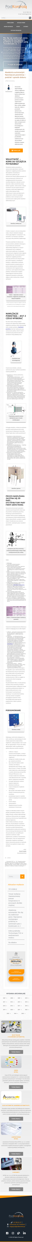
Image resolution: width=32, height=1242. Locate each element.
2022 (26, 1009)
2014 (26, 1002)
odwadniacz (10, 644)
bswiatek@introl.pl (21, 853)
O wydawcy (25, 26)
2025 (22, 1013)
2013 (19, 1002)
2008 (11, 998)
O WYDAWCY (16, 1172)
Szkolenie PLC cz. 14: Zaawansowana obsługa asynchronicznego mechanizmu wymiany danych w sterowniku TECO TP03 (15, 862)
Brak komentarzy (10, 81)
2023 (8, 1013)
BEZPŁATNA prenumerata (16, 30)
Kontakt (18, 26)
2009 (19, 998)
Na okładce (12, 942)
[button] (2, 52)
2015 (4, 1005)
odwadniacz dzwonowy (18, 585)
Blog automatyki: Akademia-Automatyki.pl (16, 1105)
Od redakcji (12, 889)
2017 (19, 1005)
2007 (4, 998)
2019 (4, 1009)
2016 (11, 1005)
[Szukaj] (30, 18)
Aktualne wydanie (21, 23)
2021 (19, 1009)
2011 (4, 1002)
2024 (15, 1013)
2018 (26, 1005)
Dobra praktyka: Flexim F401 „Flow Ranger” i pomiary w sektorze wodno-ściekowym (16, 865)
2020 (11, 1009)
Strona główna (10, 23)
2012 (11, 1002)
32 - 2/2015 (7, 858)
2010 (26, 998)
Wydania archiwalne (8, 26)
